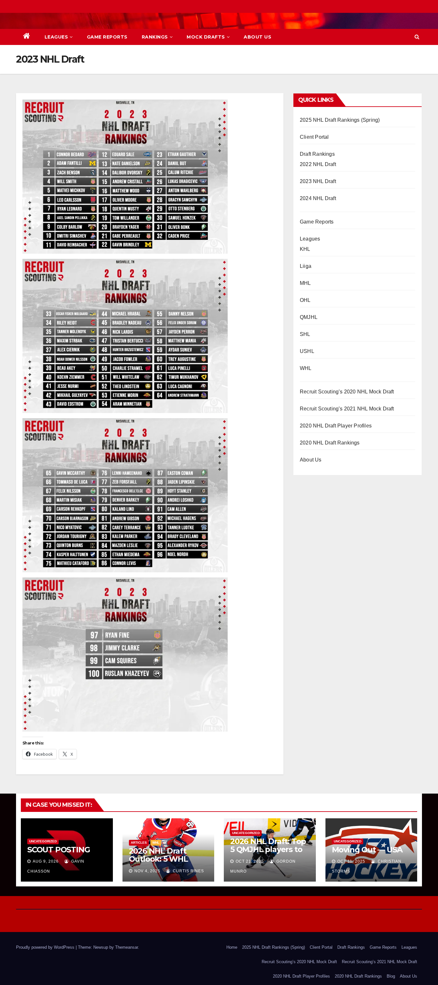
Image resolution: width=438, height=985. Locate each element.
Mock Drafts (206, 37)
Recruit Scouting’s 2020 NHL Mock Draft (347, 391)
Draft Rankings (317, 154)
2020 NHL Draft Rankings (330, 442)
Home (231, 947)
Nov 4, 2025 (147, 871)
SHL (305, 334)
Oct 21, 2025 (250, 861)
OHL (305, 300)
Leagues (56, 37)
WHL (306, 368)
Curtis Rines (188, 871)
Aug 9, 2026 (46, 861)
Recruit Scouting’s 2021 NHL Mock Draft (347, 408)
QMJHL (308, 317)
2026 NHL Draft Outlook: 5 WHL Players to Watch (161, 859)
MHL (305, 283)
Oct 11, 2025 (351, 861)
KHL (305, 249)
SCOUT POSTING (58, 849)
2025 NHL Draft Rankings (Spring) (340, 120)
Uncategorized (43, 841)
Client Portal (314, 137)
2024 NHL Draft (318, 198)
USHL (307, 351)
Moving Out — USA (367, 849)
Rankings (155, 37)
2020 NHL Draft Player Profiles (336, 425)
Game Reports (107, 37)
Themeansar (126, 947)
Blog (391, 976)
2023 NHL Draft (318, 181)
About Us (257, 37)
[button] (417, 37)
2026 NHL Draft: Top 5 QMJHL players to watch (268, 849)
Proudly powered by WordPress (46, 947)
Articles (139, 842)
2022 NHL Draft (318, 164)
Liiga (305, 266)
